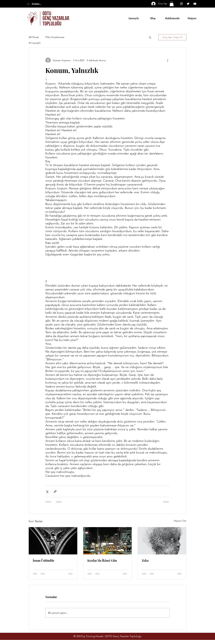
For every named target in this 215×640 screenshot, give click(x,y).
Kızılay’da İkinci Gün (102, 560)
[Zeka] (162, 540)
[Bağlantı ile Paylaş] (55, 491)
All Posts (34, 37)
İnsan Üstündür (43, 560)
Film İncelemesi (55, 37)
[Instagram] (181, 3)
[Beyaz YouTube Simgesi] (195, 3)
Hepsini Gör (180, 520)
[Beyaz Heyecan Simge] (188, 3)
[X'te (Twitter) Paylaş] (47, 491)
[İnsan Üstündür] (53, 540)
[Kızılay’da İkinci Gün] (107, 540)
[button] (171, 3)
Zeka (145, 560)
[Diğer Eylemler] (168, 60)
